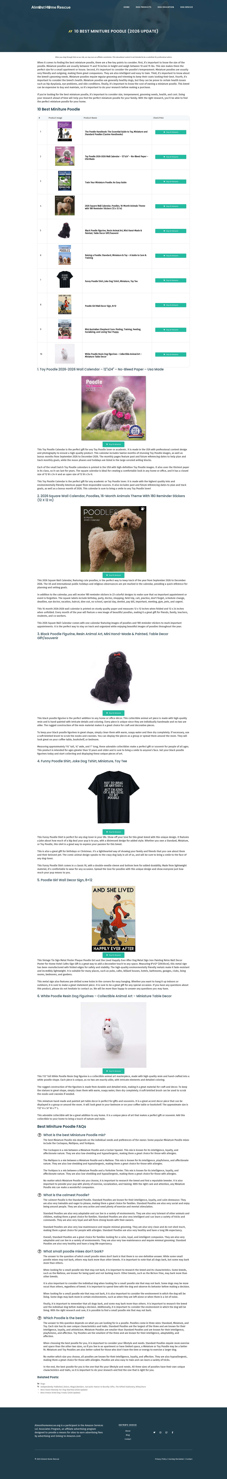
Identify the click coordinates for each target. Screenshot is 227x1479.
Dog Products (143, 7)
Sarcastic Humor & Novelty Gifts (100, 1387)
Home (127, 7)
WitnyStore (141, 1387)
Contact (128, 1439)
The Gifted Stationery (125, 1387)
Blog (128, 1435)
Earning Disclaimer (176, 1459)
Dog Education (166, 7)
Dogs (42, 1384)
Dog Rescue (186, 7)
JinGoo (66, 1387)
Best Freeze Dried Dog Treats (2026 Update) (60, 1392)
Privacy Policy (161, 1459)
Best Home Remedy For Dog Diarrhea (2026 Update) (63, 1390)
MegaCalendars (77, 1387)
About (127, 1431)
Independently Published (51, 1387)
